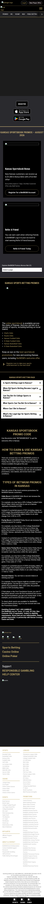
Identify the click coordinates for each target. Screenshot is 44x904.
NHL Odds (26, 770)
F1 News (25, 788)
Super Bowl (5, 815)
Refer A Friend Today (22, 249)
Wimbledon (5, 821)
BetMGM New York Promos (30, 842)
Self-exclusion (6, 854)
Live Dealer (5, 784)
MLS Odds (26, 764)
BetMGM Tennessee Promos (31, 854)
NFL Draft (5, 811)
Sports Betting (11, 647)
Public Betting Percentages (10, 856)
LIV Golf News (27, 760)
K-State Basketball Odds (13, 346)
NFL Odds (25, 768)
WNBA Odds (26, 776)
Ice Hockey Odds (7, 764)
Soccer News (26, 782)
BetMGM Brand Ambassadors (10, 846)
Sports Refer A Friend (29, 804)
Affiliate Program (7, 835)
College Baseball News (29, 786)
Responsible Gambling (18, 670)
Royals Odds (8, 336)
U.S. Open (5, 819)
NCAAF (17, 14)
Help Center (11, 674)
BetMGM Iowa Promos (29, 818)
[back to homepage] (5, 8)
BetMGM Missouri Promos (30, 836)
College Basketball (7, 809)
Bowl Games (6, 801)
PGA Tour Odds (27, 772)
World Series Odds (7, 825)
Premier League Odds (29, 774)
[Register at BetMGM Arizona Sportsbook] (22, 56)
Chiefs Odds (8, 333)
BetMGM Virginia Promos (30, 856)
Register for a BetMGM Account (22, 192)
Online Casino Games (8, 786)
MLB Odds (26, 762)
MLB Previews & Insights (30, 792)
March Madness (7, 827)
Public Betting (32, 14)
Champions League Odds (30, 754)
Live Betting (5, 766)
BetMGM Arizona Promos (30, 810)
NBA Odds (26, 766)
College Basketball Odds (30, 756)
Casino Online (10, 651)
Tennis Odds (6, 774)
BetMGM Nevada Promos (30, 838)
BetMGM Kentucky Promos (30, 822)
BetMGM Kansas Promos (30, 820)
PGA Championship (7, 813)
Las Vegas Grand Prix (8, 807)
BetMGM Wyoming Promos (30, 866)
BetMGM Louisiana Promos (30, 824)
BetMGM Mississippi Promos (31, 834)
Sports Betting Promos (29, 802)
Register (22, 104)
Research (5, 850)
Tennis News (26, 784)
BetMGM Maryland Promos (30, 826)
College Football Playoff (9, 805)
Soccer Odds (6, 772)
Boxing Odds (6, 758)
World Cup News (27, 790)
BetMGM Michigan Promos (30, 832)
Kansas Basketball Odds (13, 344)
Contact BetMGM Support (9, 848)
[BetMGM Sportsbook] (8, 3)
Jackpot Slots (6, 782)
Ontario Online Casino (8, 792)
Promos (5, 14)
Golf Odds (5, 762)
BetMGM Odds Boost (29, 808)
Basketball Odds (7, 756)
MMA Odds (5, 768)
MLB (23, 14)
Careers (4, 837)
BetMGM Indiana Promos (30, 816)
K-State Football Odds (12, 341)
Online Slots (5, 790)
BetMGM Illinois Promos (30, 814)
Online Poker (9, 656)
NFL (12, 14)
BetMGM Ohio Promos (29, 848)
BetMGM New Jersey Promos (31, 840)
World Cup (5, 823)
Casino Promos (27, 800)
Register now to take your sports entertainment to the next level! (19, 364)
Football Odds (6, 760)
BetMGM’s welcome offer (28, 358)
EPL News (26, 778)
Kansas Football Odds (12, 338)
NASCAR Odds (6, 770)
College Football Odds (29, 758)
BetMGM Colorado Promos (30, 812)
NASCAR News (27, 780)
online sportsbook (14, 323)
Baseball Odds (6, 754)
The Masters (6, 817)
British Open (5, 803)
